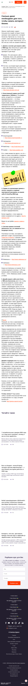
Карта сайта (14, 647)
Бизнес (4, 13)
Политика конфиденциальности (14, 667)
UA (10, 2)
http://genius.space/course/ (14, 401)
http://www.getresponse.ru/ (12, 143)
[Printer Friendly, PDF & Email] (15, 27)
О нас (14, 645)
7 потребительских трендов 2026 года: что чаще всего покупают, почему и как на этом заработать (14, 434)
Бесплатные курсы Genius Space (14, 654)
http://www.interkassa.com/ (13, 264)
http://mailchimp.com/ (17, 146)
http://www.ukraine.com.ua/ (11, 90)
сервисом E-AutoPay (8, 237)
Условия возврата (14, 670)
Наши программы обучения (14, 641)
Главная (14, 635)
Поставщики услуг (14, 674)
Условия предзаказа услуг (14, 671)
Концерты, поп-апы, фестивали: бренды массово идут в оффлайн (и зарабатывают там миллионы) (13, 535)
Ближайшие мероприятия (14, 637)
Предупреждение (14, 675)
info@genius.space (12, 628)
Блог (7, 6)
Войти (18, 2)
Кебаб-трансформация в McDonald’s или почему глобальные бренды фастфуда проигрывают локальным (13, 502)
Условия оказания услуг (14, 665)
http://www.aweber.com (16, 150)
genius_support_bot (17, 626)
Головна (3, 6)
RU (12, 2)
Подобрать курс (14, 583)
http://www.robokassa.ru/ (19, 259)
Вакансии (14, 652)
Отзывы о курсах (14, 643)
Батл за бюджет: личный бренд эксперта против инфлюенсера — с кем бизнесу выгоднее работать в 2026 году (13, 468)
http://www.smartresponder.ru (13, 138)
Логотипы (14, 649)
